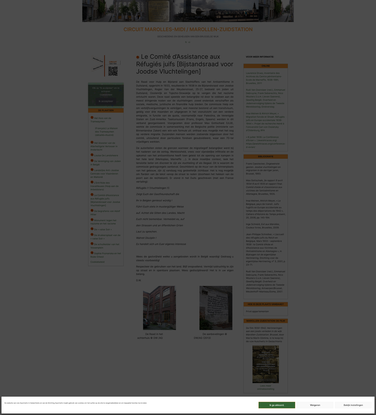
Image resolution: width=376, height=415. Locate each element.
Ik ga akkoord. (277, 405)
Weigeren (315, 405)
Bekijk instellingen (353, 405)
